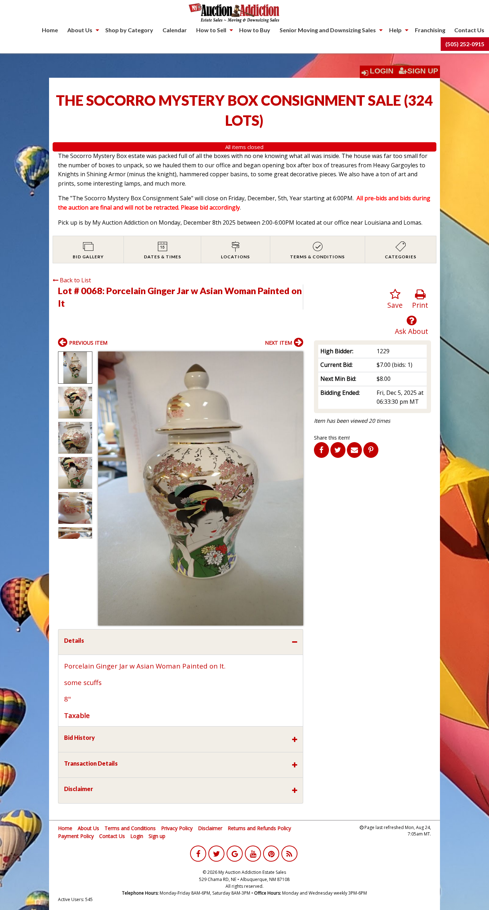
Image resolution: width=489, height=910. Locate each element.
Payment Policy (76, 836)
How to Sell (211, 30)
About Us (79, 30)
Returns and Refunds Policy (259, 828)
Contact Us (469, 30)
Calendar (175, 30)
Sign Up (422, 71)
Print (420, 305)
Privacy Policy (177, 828)
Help (395, 30)
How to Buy (254, 30)
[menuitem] (50, 30)
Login (381, 71)
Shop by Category (129, 30)
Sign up (157, 836)
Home (50, 30)
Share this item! (332, 437)
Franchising (430, 30)
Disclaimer (210, 828)
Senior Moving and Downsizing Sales (328, 30)
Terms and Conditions (130, 828)
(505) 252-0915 (464, 43)
